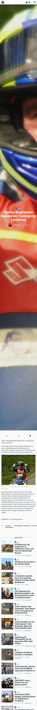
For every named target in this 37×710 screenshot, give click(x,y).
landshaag (27, 526)
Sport (19, 209)
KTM (27, 584)
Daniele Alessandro (30, 645)
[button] (6, 436)
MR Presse (18, 225)
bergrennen (18, 526)
